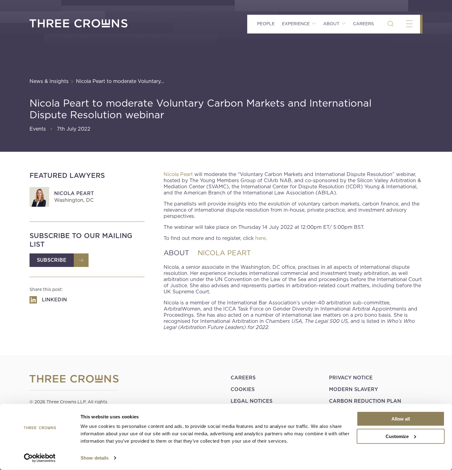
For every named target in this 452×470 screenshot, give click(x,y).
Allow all (400, 418)
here (260, 238)
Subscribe (51, 260)
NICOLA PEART (224, 253)
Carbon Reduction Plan (365, 401)
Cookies (243, 389)
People (266, 23)
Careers (363, 23)
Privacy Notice (351, 378)
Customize (397, 436)
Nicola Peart (74, 193)
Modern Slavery (353, 389)
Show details (95, 457)
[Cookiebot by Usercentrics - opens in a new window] (40, 458)
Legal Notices (251, 401)
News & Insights (49, 81)
